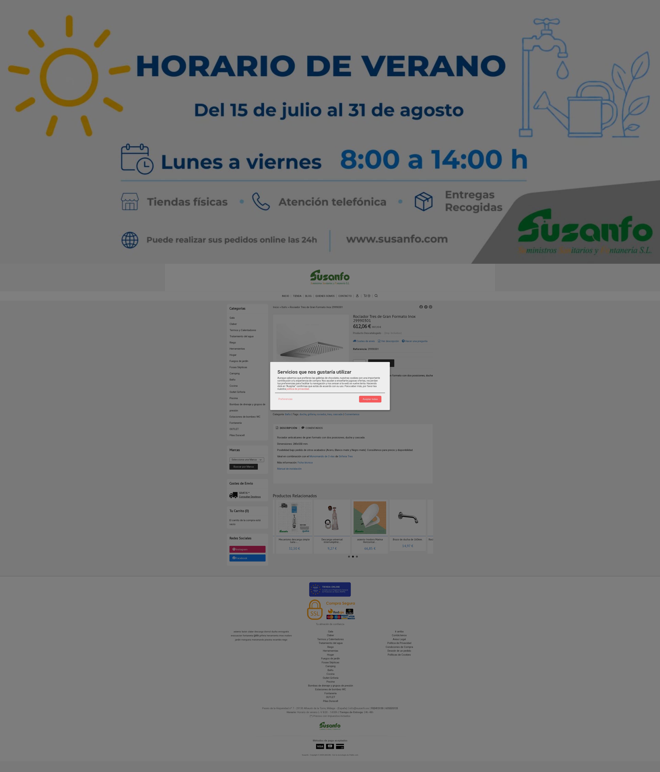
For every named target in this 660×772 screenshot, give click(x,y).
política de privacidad (297, 389)
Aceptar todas (370, 399)
